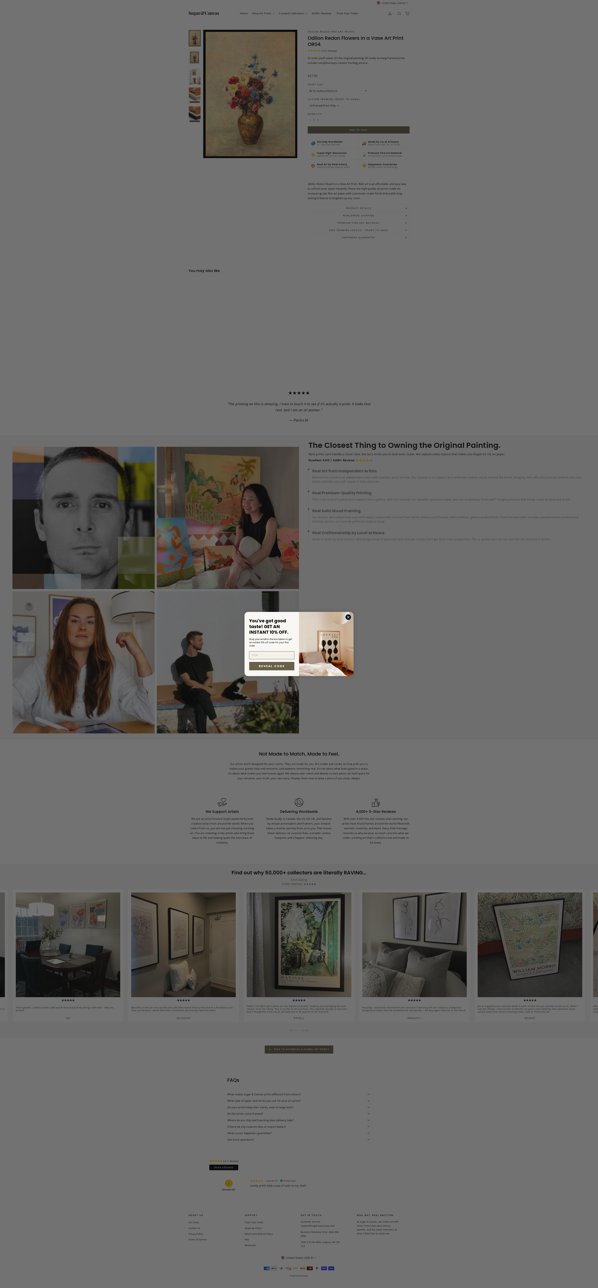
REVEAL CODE (272, 666)
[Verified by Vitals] (29, 1280)
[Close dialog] (348, 617)
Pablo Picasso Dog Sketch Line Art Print (45, 1276)
